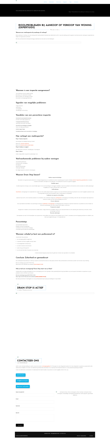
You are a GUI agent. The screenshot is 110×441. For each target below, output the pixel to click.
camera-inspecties (76, 180)
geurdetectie (84, 180)
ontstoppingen (51, 203)
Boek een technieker (23, 386)
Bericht (17, 412)
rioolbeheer (45, 203)
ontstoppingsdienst (46, 366)
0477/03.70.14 (21, 375)
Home (70, 11)
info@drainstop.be (22, 380)
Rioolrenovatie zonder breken (26, 145)
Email (17, 399)
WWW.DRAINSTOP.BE (38, 264)
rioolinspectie (58, 197)
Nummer (18, 406)
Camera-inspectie (24, 143)
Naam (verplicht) (20, 392)
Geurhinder (18, 191)
